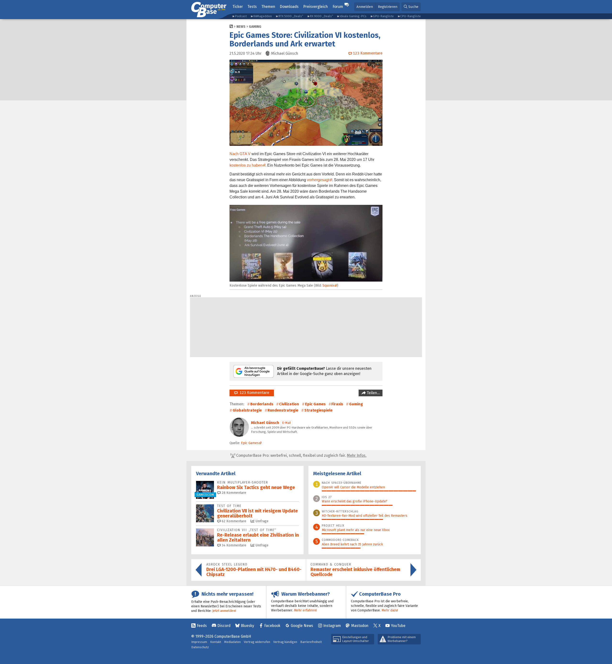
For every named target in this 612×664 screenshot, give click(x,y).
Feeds (202, 625)
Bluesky (247, 625)
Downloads (289, 6)
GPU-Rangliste (383, 16)
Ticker (237, 6)
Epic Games (315, 404)
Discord (223, 625)
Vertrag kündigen (285, 642)
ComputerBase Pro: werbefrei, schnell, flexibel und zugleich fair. (300, 455)
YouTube (398, 625)
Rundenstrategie (283, 410)
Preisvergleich (315, 6)
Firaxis (337, 404)
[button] (411, 6)
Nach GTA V (240, 154)
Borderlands (261, 404)
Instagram (332, 625)
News (241, 27)
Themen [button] (268, 6)
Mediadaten (232, 642)
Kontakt (215, 642)
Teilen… (373, 393)
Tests (252, 6)
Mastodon (359, 625)
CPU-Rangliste (410, 16)
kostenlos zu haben (246, 165)
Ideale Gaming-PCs (352, 16)
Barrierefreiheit (311, 642)
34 (233, 545)
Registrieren (387, 7)
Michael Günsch (265, 422)
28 (233, 493)
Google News (302, 625)
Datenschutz (200, 647)
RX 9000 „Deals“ (321, 16)
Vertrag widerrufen (257, 642)
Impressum (199, 642)
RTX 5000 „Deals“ (290, 16)
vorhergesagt (318, 180)
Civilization (289, 404)
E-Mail (286, 423)
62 (233, 521)
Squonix (328, 285)
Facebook (272, 625)
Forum (338, 6)
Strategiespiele (318, 410)
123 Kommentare (253, 392)
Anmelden (364, 7)
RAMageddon (262, 16)
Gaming (255, 27)
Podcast (241, 16)
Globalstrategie (247, 410)
